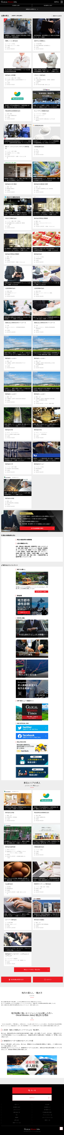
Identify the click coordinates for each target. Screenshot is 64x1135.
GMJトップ (17, 1104)
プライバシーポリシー (47, 1114)
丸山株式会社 (9, 884)
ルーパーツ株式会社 (11, 919)
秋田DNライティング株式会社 (42, 884)
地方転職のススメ (47, 1107)
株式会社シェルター (11, 358)
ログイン (56, 1)
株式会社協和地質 (10, 847)
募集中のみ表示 (57, 16)
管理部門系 (34, 546)
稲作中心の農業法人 (39, 41)
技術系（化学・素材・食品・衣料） (28, 555)
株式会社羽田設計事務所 (41, 218)
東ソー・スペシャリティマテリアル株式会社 (17, 147)
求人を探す (47, 1104)
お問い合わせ (16, 1120)
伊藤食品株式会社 (39, 847)
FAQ (16, 1114)
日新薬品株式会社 (39, 146)
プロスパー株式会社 (39, 75)
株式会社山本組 (9, 498)
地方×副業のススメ (47, 1109)
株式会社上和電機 (10, 75)
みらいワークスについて (46, 1117)
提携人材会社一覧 (17, 1112)
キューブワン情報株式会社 (41, 111)
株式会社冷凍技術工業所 (41, 184)
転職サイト (47, 1120)
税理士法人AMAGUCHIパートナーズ (15, 322)
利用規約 (16, 1117)
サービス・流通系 (36, 549)
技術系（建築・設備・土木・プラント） (36, 551)
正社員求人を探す (16, 5)
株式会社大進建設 (39, 919)
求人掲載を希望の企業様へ (47, 1112)
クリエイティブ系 (26, 556)
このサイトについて (16, 1109)
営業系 (29, 549)
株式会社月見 (9, 429)
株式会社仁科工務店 (11, 184)
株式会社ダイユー (39, 464)
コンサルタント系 (22, 549)
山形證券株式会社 (10, 288)
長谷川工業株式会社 (11, 218)
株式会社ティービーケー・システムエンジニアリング (17, 954)
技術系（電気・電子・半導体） (23, 553)
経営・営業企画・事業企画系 (23, 546)
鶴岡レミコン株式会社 (11, 41)
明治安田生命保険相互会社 (12, 111)
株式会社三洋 (9, 464)
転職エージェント (16, 1122)
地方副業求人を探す (16, 1107)
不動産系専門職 (42, 555)
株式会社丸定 (38, 254)
